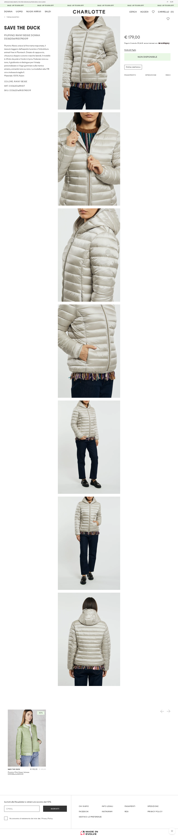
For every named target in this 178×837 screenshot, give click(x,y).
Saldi (48, 12)
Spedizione (153, 806)
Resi (127, 812)
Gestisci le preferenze (90, 817)
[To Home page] (89, 12)
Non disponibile (147, 57)
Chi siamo (84, 806)
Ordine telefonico (133, 67)
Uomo (19, 12)
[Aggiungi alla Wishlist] (168, 18)
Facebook (84, 812)
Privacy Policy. (47, 819)
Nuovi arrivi (33, 12)
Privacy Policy (155, 812)
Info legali (107, 806)
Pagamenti (130, 806)
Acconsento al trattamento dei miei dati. (31, 819)
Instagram (107, 812)
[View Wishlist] (153, 11)
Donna (8, 12)
